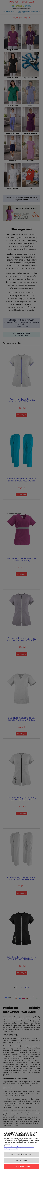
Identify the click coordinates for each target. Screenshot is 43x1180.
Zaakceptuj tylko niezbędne (21, 1154)
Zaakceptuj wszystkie (21, 1166)
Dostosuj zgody (21, 1160)
